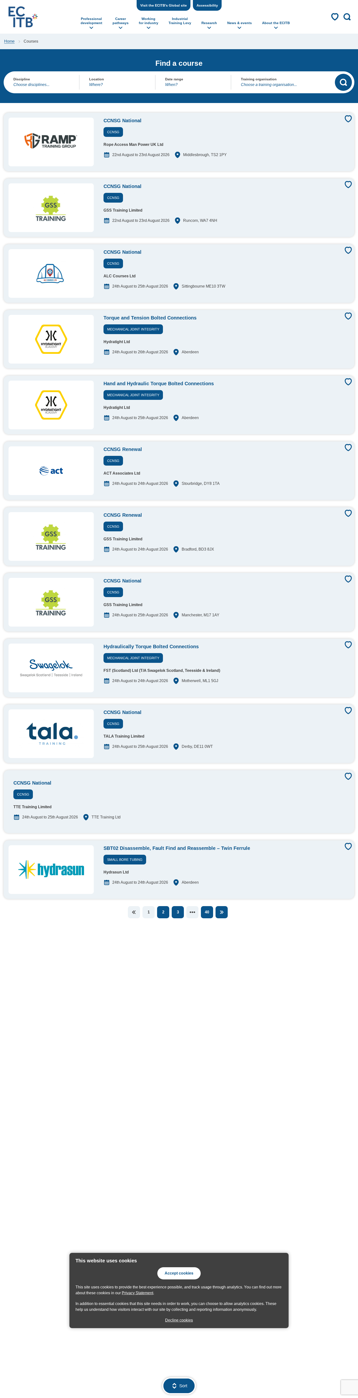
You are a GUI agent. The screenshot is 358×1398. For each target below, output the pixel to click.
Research (209, 23)
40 (207, 912)
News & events (239, 23)
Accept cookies (179, 1273)
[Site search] (347, 17)
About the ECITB (276, 23)
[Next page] (222, 912)
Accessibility (207, 5)
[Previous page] (134, 912)
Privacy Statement (137, 1293)
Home (9, 41)
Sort (183, 1385)
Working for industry (148, 21)
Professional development (91, 21)
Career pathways (121, 21)
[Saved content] (335, 17)
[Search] (343, 82)
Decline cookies (179, 1320)
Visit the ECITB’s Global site (163, 5)
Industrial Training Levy (180, 21)
